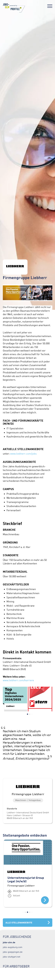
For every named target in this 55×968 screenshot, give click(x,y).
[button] (27, 714)
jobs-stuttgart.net (11, 956)
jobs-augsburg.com (12, 947)
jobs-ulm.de (9, 942)
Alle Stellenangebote (19, 922)
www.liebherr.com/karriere (19, 680)
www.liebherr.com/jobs (23, 453)
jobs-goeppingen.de (12, 951)
